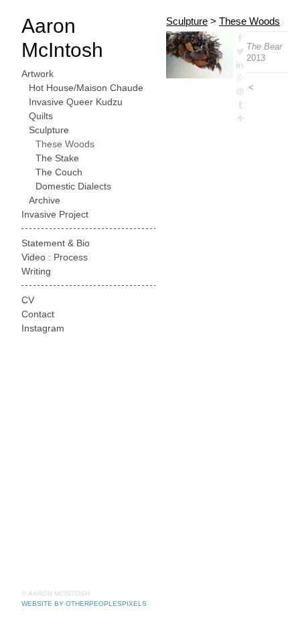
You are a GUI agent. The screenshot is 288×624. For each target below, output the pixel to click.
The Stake (57, 158)
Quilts (41, 115)
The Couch (58, 172)
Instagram (42, 328)
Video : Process (54, 257)
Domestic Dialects (73, 186)
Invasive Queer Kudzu (76, 101)
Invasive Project (54, 214)
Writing (36, 271)
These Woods (64, 144)
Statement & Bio (55, 243)
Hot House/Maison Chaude (86, 87)
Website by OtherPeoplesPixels (84, 603)
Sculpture (49, 130)
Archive (44, 200)
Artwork (37, 73)
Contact (37, 314)
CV (27, 300)
